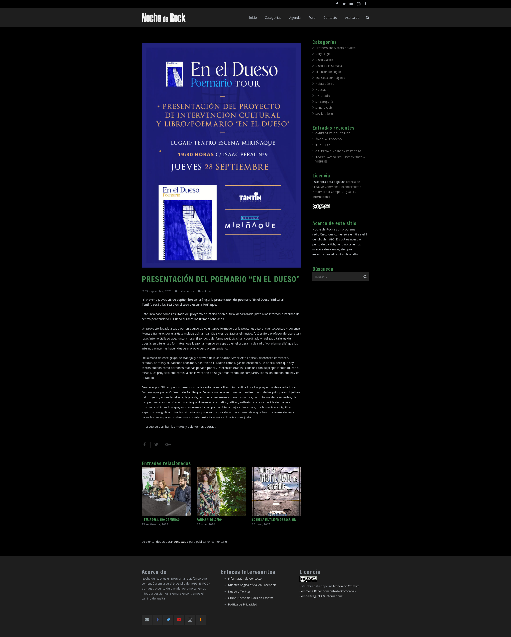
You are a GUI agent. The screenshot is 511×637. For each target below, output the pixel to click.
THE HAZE (322, 145)
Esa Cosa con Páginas (330, 78)
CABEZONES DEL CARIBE (332, 133)
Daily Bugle (323, 54)
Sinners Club (323, 107)
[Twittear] (156, 445)
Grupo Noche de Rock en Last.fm (250, 598)
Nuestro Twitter (239, 591)
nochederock (186, 291)
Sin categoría (324, 101)
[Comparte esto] (146, 445)
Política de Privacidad (242, 604)
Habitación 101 (325, 84)
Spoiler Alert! (324, 113)
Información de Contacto (245, 578)
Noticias (206, 291)
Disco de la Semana (328, 66)
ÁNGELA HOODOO (328, 139)
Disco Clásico (324, 60)
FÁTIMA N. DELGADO (209, 520)
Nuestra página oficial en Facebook (252, 585)
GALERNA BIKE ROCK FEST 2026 (338, 151)
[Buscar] (367, 17)
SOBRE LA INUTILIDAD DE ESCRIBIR (274, 520)
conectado (181, 541)
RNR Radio (322, 95)
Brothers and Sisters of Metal (335, 48)
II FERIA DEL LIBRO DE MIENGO (161, 520)
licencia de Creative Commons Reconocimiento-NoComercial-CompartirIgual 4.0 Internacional (329, 591)
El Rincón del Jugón (328, 72)
